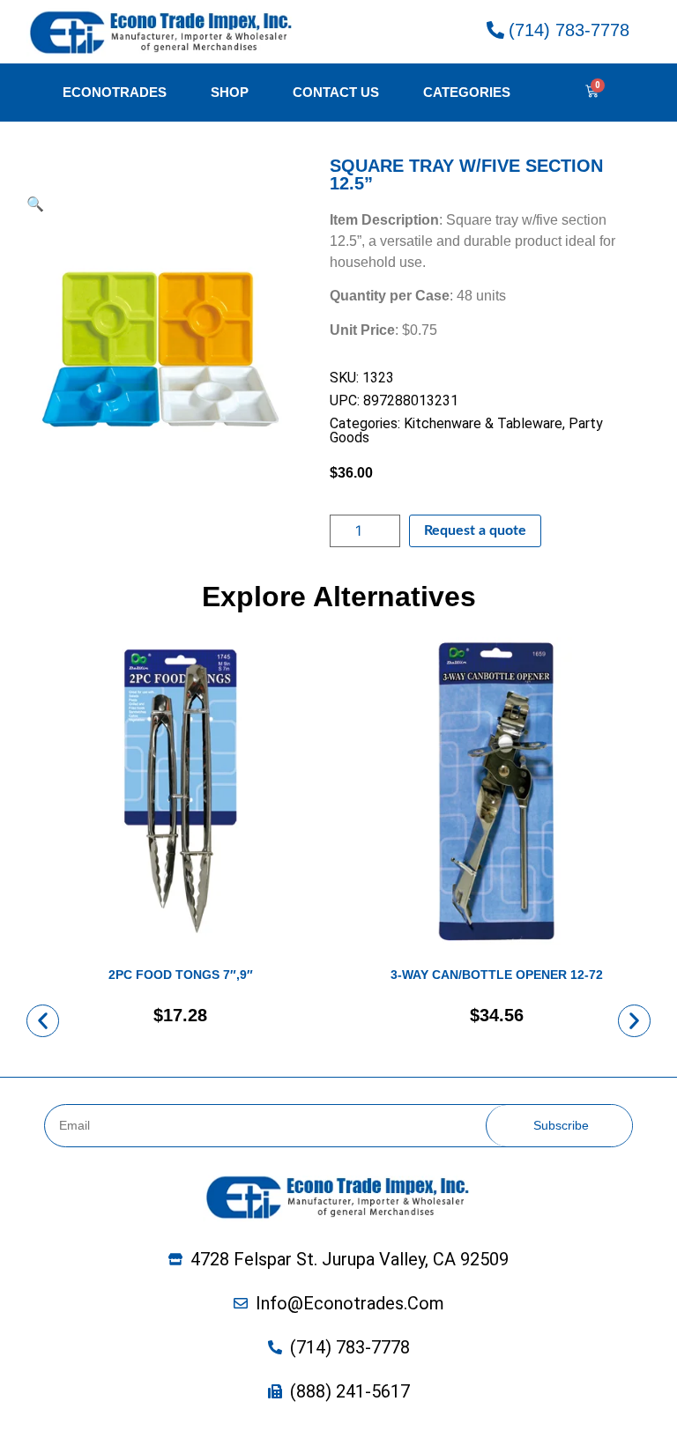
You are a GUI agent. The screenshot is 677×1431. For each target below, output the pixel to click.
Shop (230, 92)
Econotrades (115, 92)
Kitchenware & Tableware (483, 423)
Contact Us (336, 92)
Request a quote (475, 530)
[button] (42, 1021)
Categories (466, 92)
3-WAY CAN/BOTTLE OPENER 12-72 (497, 975)
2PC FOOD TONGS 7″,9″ (180, 975)
